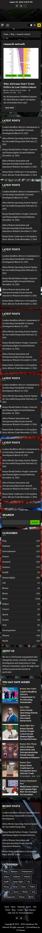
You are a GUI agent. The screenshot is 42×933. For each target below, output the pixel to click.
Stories (5, 619)
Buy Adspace (30, 910)
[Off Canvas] (2, 25)
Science (5, 609)
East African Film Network (15, 91)
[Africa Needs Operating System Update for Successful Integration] (10, 714)
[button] (7, 25)
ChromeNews (31, 927)
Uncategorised (8, 630)
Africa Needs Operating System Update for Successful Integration (19, 269)
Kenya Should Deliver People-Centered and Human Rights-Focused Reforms (19, 344)
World (5, 641)
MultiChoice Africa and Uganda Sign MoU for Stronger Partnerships (29, 790)
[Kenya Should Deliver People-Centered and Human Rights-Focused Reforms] (10, 732)
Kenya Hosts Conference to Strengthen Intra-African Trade (19, 238)
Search (8, 515)
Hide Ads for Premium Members (20, 913)
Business (6, 546)
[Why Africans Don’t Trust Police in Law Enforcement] (21, 63)
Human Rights (11, 76)
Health (5, 572)
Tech (4, 625)
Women (5, 635)
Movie (5, 593)
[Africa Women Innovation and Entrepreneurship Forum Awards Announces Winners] (10, 750)
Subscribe (39, 25)
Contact (20, 910)
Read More (9, 108)
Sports (5, 614)
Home (6, 906)
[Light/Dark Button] (29, 25)
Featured (6, 562)
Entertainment (9, 551)
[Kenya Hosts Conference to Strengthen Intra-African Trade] (10, 769)
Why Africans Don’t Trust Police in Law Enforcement (20, 85)
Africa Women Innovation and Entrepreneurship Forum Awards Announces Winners (17, 163)
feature (5, 556)
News (20, 76)
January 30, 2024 (10, 93)
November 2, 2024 (28, 776)
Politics (27, 76)
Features (6, 567)
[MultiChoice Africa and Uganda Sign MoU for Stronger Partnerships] (10, 787)
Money (5, 588)
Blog (4, 540)
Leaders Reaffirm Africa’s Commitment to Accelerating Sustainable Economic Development (20, 130)
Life (4, 583)
